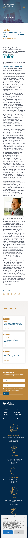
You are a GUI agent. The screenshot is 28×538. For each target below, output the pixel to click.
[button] (24, 517)
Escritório (5, 410)
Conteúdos (17, 412)
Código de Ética (18, 414)
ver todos (20, 313)
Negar (19, 532)
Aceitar (8, 532)
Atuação (16, 410)
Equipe (5, 412)
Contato (5, 414)
